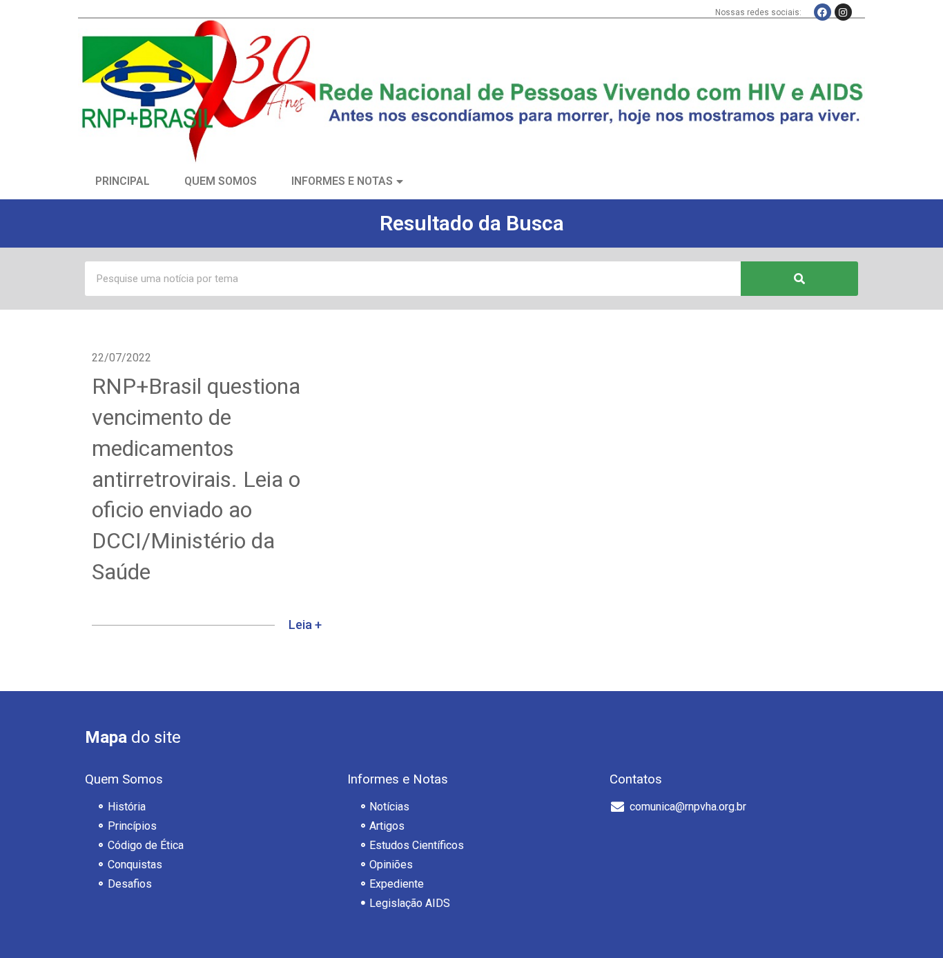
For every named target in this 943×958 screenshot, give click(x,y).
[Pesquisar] (799, 278)
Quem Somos (220, 181)
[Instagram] (843, 12)
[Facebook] (822, 12)
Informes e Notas (342, 181)
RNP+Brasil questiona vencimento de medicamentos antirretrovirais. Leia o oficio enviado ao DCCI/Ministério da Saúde (196, 479)
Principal (122, 181)
